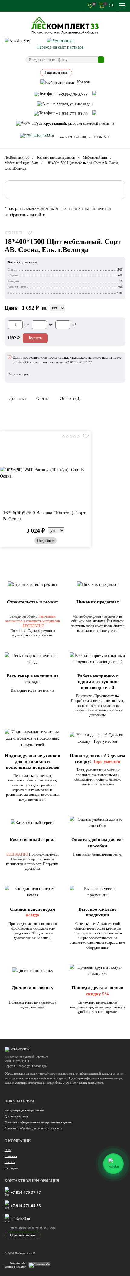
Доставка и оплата (16, 1116)
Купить (35, 338)
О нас (8, 1150)
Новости (10, 1162)
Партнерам (11, 1168)
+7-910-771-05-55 (26, 1205)
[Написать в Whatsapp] (94, 93)
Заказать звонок (56, 72)
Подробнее (45, 540)
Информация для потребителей (24, 1110)
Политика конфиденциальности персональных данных (39, 1122)
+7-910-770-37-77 (26, 1192)
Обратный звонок (22, 1235)
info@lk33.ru (20, 1219)
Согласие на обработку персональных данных (33, 1128)
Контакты (11, 1156)
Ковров (83, 82)
